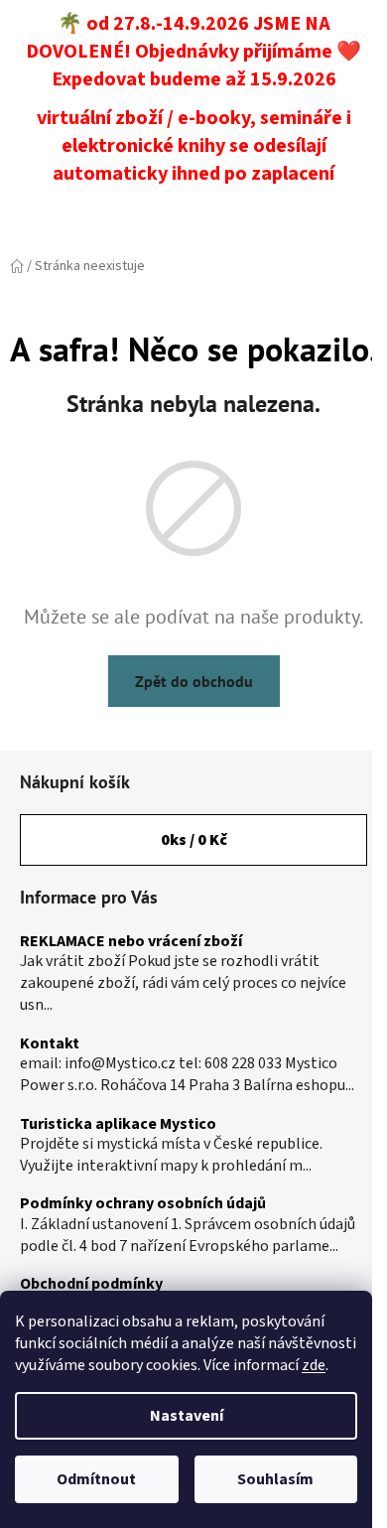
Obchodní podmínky (91, 1285)
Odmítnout (96, 1479)
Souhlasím (275, 1479)
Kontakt (49, 1044)
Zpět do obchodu (194, 681)
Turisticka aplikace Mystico (118, 1125)
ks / (194, 840)
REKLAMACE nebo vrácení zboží (131, 942)
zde (313, 1365)
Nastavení (186, 1416)
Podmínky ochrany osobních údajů (143, 1204)
